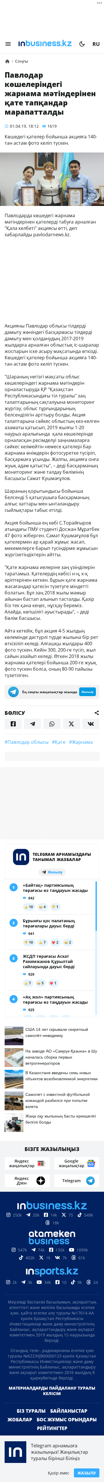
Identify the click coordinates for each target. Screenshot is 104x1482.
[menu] (8, 44)
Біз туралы (31, 1420)
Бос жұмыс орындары (67, 1429)
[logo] (45, 44)
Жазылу (86, 1473)
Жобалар (20, 1429)
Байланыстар (68, 1420)
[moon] (82, 44)
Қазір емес (58, 1473)
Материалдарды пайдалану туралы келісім (52, 1399)
